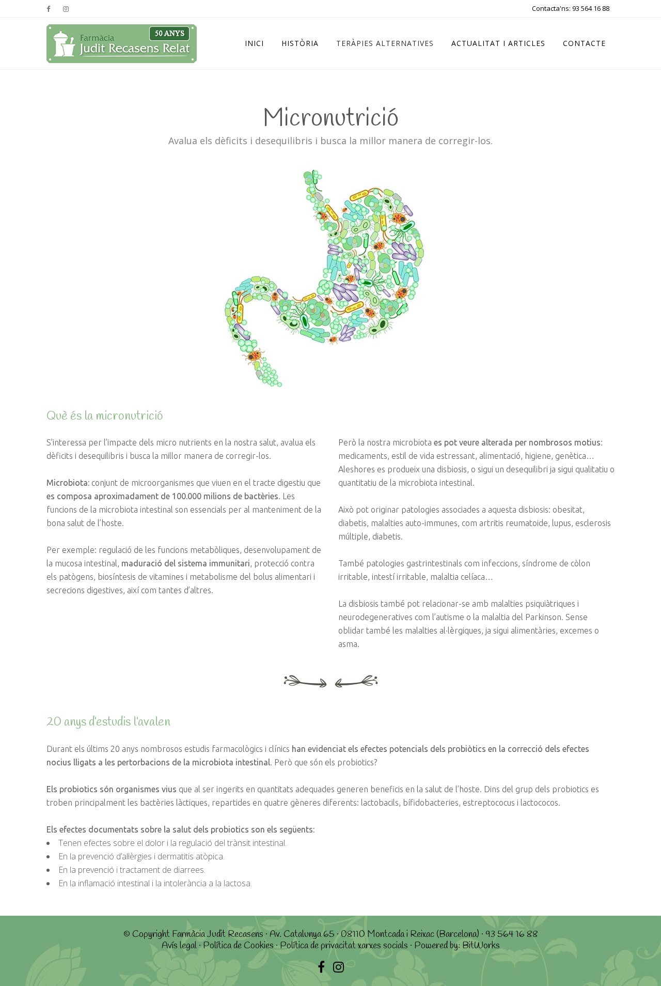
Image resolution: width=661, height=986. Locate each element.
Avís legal (179, 945)
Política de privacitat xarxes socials (344, 945)
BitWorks (481, 945)
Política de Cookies (238, 945)
